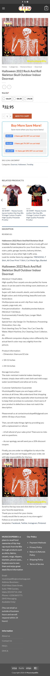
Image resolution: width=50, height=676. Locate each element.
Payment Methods (38, 542)
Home (4, 67)
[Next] (47, 205)
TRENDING (39, 257)
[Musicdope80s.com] (25, 8)
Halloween (22, 164)
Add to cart (22, 116)
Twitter (24, 523)
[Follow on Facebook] (22, 2)
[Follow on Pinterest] (27, 2)
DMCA (5, 651)
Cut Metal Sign (32, 260)
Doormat (38, 67)
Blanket (43, 260)
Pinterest (42, 523)
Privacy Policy (36, 547)
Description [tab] (7, 229)
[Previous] (2, 205)
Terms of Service (37, 564)
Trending (30, 164)
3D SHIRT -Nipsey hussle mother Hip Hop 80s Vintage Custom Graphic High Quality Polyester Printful (36, 215)
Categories (13, 67)
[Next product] (4, 87)
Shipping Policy (36, 559)
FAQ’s (4, 646)
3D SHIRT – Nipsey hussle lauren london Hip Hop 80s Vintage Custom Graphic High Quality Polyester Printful (12, 215)
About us (6, 636)
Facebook (16, 523)
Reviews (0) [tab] (7, 234)
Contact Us (7, 641)
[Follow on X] (25, 2)
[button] (3, 8)
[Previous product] (9, 87)
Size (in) (5, 93)
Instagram (32, 523)
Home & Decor (26, 67)
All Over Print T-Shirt (16, 260)
